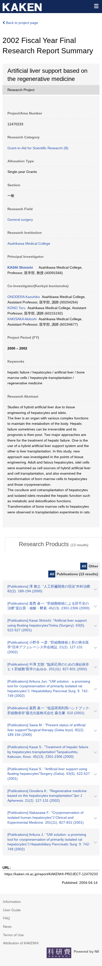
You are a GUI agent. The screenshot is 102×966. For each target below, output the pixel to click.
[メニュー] (96, 5)
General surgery (20, 220)
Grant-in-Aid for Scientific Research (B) (37, 148)
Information (12, 902)
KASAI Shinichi (20, 267)
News (7, 927)
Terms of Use (13, 935)
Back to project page (21, 23)
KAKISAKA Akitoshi (22, 319)
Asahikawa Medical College (28, 243)
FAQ (6, 918)
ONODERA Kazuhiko (23, 297)
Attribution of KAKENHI (21, 943)
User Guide (12, 910)
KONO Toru (16, 308)
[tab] (53, 544)
